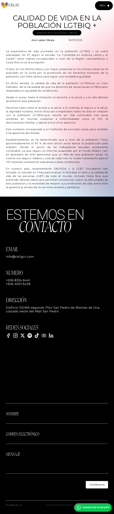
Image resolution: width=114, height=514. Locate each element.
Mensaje (13, 454)
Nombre (12, 413)
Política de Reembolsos (59, 505)
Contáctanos (97, 484)
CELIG (13, 5)
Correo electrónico (22, 434)
